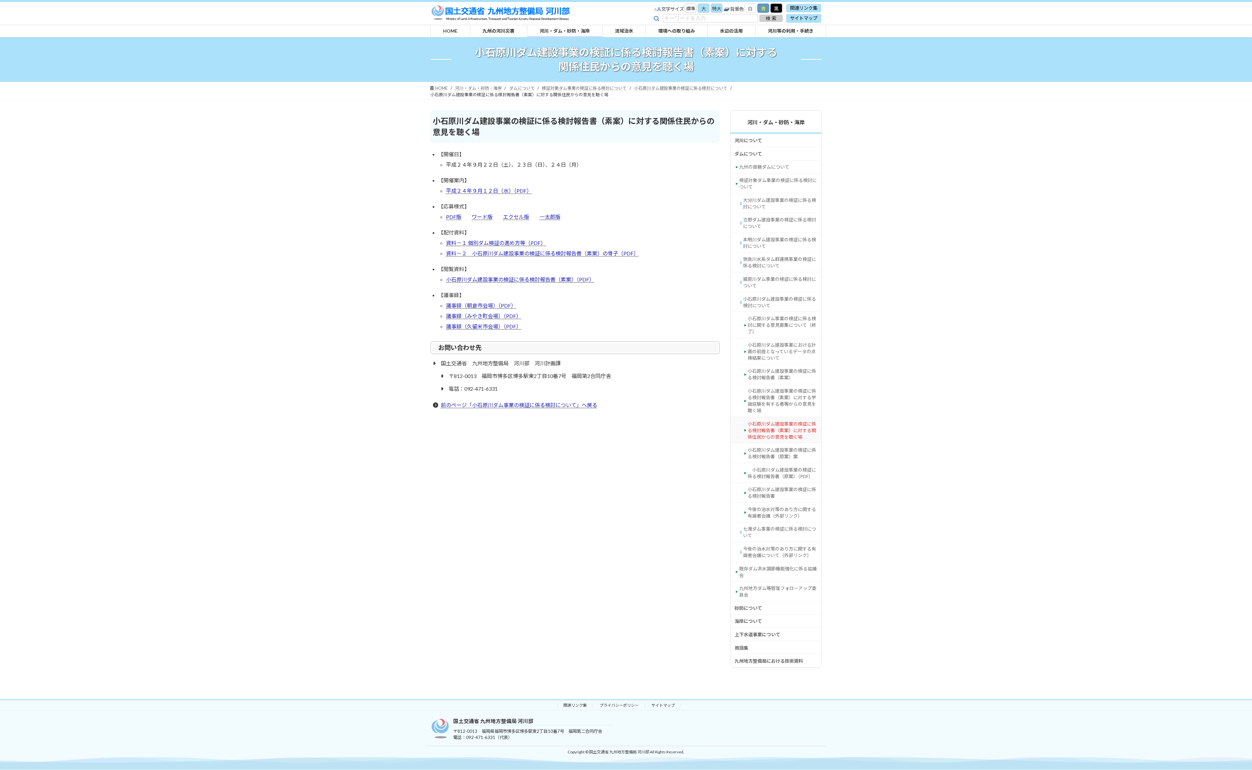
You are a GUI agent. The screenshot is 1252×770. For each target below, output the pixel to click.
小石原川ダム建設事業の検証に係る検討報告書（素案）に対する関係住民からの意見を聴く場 (782, 430)
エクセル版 (516, 217)
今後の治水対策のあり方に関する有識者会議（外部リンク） (782, 512)
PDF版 (453, 217)
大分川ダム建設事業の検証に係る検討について (779, 203)
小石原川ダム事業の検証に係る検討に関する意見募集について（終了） (782, 325)
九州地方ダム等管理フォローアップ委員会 (777, 591)
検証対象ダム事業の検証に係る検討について (778, 183)
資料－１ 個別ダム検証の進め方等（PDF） (496, 243)
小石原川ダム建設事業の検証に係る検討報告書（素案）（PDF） (520, 279)
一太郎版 (550, 217)
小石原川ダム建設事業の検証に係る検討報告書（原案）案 (782, 453)
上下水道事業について (757, 634)
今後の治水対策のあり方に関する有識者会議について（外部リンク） (779, 552)
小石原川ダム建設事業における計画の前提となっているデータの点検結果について (782, 351)
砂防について (748, 608)
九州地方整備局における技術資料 (769, 661)
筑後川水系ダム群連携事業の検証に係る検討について (779, 263)
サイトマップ (803, 18)
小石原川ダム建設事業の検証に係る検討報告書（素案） (782, 375)
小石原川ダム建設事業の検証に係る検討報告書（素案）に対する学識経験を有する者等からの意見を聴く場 (782, 400)
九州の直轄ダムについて (764, 167)
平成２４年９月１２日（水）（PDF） (489, 191)
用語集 (741, 648)
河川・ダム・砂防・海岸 (776, 122)
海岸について (748, 621)
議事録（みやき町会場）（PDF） (483, 316)
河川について (748, 140)
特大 (716, 8)
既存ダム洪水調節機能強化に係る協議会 (778, 572)
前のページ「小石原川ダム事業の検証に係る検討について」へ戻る (519, 405)
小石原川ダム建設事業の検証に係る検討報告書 (782, 493)
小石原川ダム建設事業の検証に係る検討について (779, 302)
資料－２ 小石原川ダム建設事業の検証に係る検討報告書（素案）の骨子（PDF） (542, 253)
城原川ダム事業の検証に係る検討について (779, 282)
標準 (690, 8)
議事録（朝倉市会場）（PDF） (481, 305)
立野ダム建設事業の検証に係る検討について (779, 223)
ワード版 (482, 217)
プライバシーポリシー (619, 705)
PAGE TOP (1221, 758)
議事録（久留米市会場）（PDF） (483, 326)
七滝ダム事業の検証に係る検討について (779, 532)
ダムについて (748, 154)
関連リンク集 (803, 8)
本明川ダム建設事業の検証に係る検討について (779, 243)
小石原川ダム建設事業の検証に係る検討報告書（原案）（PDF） (782, 473)
